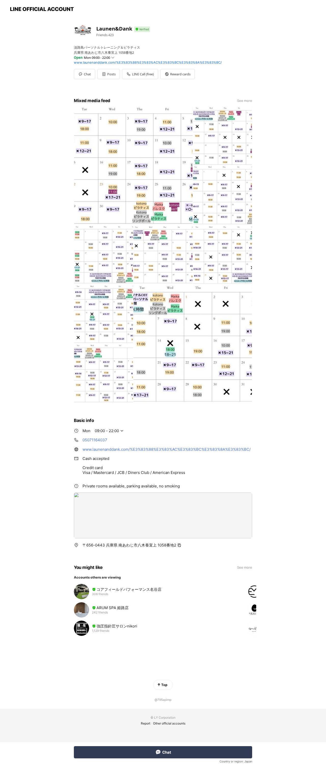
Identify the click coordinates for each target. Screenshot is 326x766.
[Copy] (179, 545)
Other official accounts (169, 723)
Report (145, 723)
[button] (108, 74)
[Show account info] (142, 29)
